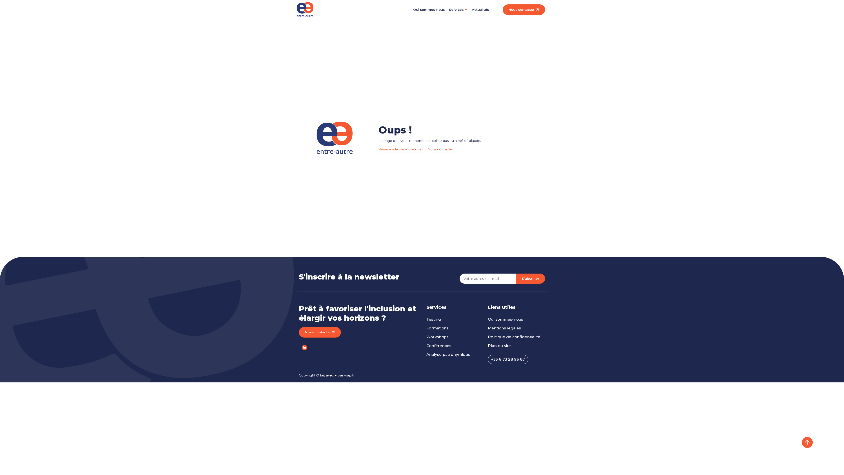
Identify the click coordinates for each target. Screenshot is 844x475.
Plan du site (499, 345)
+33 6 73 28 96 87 (508, 359)
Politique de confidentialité (514, 337)
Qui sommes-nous (429, 9)
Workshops (437, 337)
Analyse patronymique (448, 354)
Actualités (480, 9)
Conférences (438, 345)
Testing (433, 319)
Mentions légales (504, 328)
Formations (437, 328)
